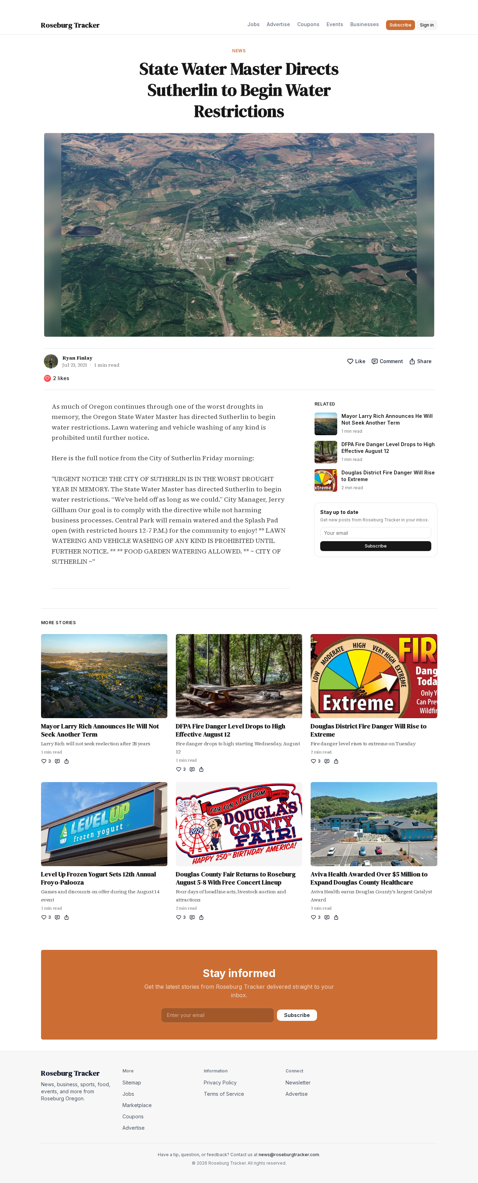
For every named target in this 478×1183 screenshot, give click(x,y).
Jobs (253, 24)
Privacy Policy (220, 1083)
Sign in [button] (427, 25)
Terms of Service (224, 1094)
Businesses (364, 24)
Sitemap (131, 1083)
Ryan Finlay (77, 357)
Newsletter (298, 1083)
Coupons (308, 24)
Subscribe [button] (400, 25)
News (239, 50)
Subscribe (376, 546)
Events (335, 24)
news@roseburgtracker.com (289, 1154)
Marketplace (137, 1105)
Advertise (278, 24)
